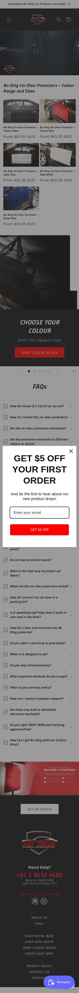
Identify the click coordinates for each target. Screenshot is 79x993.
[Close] (71, 451)
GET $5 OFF (39, 529)
